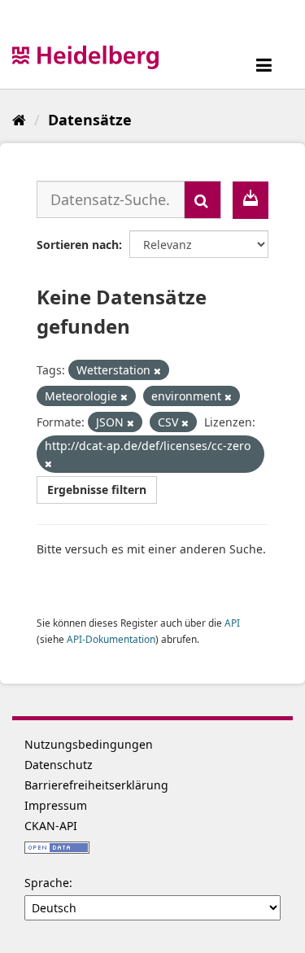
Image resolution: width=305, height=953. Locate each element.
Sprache (46, 882)
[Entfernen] (157, 371)
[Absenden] (202, 200)
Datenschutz (58, 764)
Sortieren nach (78, 244)
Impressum (55, 805)
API (232, 622)
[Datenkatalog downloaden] (250, 200)
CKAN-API (50, 825)
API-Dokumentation (111, 638)
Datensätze (90, 119)
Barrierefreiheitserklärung (96, 785)
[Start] (19, 119)
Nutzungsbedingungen (88, 744)
